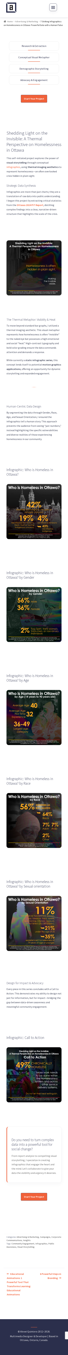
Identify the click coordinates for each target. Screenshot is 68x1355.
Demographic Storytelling (34, 68)
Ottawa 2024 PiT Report (30, 205)
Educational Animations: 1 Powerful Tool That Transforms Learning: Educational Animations (19, 1284)
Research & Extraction (34, 46)
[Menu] (53, 7)
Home (10, 21)
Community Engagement (22, 1243)
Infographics (41, 1243)
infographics (13, 167)
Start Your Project (34, 98)
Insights (27, 1240)
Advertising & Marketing (26, 21)
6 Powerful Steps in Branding (50, 1276)
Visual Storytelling (25, 1247)
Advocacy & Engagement (33, 80)
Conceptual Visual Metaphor (33, 57)
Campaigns (45, 1237)
